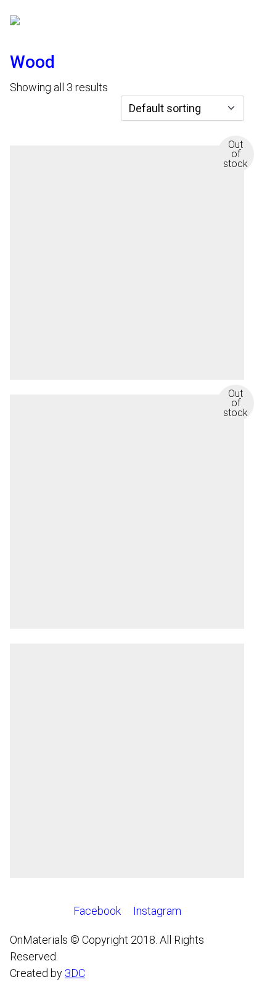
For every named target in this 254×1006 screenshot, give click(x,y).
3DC (75, 973)
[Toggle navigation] (237, 25)
